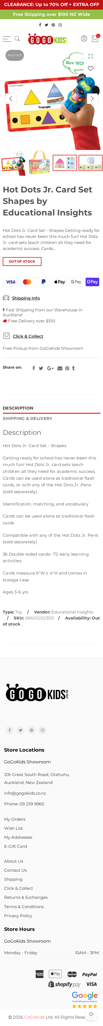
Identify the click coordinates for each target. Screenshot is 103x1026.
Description (18, 408)
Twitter (41, 368)
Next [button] (92, 98)
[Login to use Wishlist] (91, 68)
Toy (18, 612)
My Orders (14, 819)
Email (59, 368)
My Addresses (18, 837)
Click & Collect (28, 336)
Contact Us (15, 870)
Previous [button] (10, 98)
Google (50, 368)
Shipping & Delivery (27, 418)
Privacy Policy (18, 915)
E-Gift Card (15, 846)
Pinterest (67, 368)
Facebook (33, 368)
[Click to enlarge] (91, 56)
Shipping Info (26, 298)
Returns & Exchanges (26, 897)
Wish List (13, 828)
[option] (51, 98)
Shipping (13, 879)
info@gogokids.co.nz (25, 793)
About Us (13, 861)
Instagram (42, 730)
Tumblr (73, 368)
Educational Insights (72, 612)
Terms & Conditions (24, 906)
